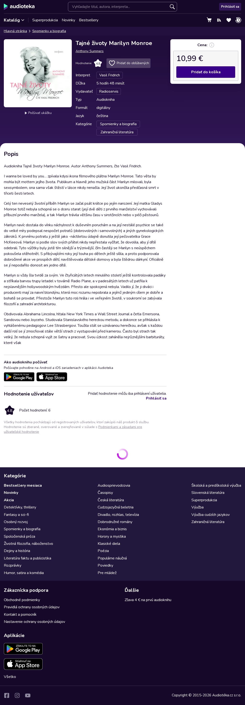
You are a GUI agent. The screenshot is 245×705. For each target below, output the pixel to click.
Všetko (10, 676)
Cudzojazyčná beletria (116, 507)
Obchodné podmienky (22, 600)
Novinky (68, 20)
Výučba (197, 507)
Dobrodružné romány (115, 522)
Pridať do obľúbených (133, 63)
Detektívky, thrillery (20, 507)
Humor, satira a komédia (24, 572)
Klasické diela (109, 543)
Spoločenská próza (19, 536)
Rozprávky (12, 565)
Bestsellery (88, 20)
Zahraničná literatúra (207, 522)
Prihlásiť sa (230, 6)
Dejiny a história (17, 550)
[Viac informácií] (211, 45)
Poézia (103, 550)
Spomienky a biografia (49, 31)
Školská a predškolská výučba (216, 485)
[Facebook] (7, 695)
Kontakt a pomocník (20, 614)
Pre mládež (107, 572)
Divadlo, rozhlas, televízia (118, 514)
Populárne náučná (112, 558)
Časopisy (105, 492)
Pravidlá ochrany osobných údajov (32, 607)
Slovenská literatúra (207, 492)
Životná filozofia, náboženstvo (28, 543)
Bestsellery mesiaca (23, 485)
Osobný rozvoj (16, 522)
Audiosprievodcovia (114, 485)
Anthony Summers (90, 51)
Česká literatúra (111, 500)
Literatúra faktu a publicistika (27, 558)
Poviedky (105, 565)
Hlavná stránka (15, 31)
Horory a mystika (112, 536)
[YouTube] (28, 695)
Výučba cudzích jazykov (210, 514)
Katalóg (12, 20)
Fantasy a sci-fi (16, 514)
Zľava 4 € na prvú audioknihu (148, 600)
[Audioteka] (19, 6)
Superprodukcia (45, 20)
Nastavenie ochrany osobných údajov (34, 622)
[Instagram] (17, 695)
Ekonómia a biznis (112, 529)
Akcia (9, 500)
